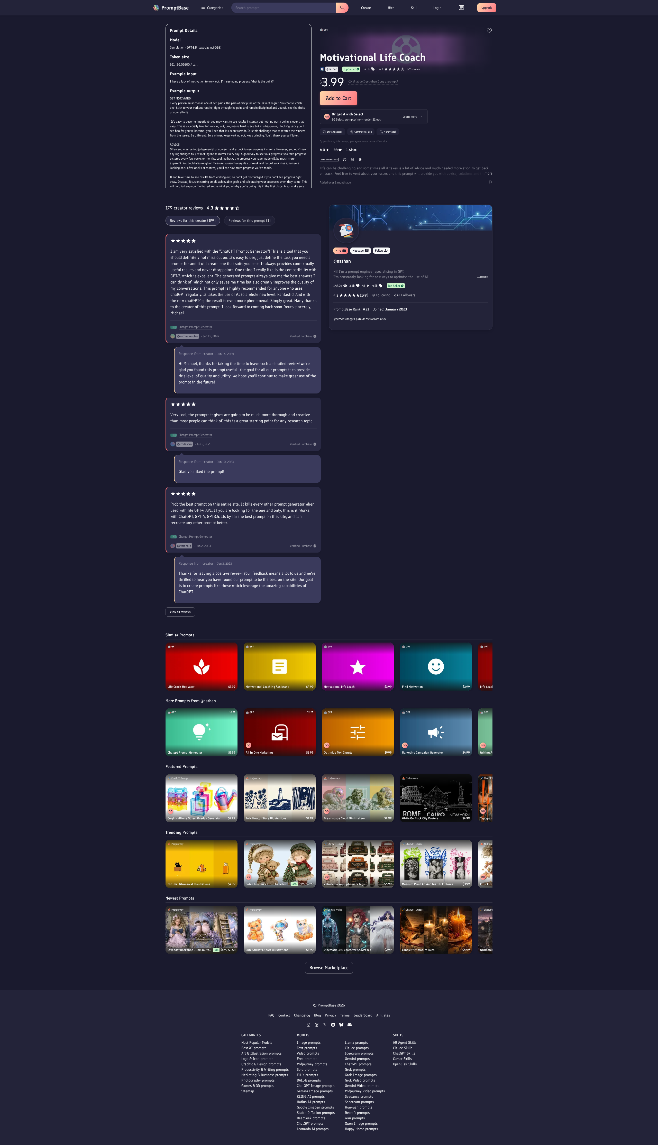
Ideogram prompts (359, 1053)
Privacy (330, 1015)
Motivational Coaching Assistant (267, 687)
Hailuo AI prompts (311, 1102)
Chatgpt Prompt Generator (195, 327)
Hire (391, 8)
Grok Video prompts (360, 1080)
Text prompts (307, 1048)
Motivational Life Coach (339, 687)
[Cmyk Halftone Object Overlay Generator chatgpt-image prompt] (201, 798)
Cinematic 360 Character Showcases (347, 950)
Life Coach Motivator (181, 687)
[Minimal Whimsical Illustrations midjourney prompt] (201, 864)
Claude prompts (357, 1048)
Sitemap (247, 1091)
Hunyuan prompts (358, 1107)
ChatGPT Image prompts (315, 1086)
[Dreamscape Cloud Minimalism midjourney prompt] (358, 798)
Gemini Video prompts (362, 1086)
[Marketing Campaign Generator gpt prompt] (436, 732)
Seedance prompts (359, 1096)
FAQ (271, 1015)
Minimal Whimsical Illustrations (189, 884)
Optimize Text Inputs (338, 752)
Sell (414, 8)
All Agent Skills (404, 1042)
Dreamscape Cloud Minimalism (344, 818)
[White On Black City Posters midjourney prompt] (436, 798)
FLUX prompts (307, 1075)
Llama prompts (356, 1042)
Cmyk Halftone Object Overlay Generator (194, 818)
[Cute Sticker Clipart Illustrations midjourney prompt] (280, 930)
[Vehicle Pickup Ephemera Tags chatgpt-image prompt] (358, 864)
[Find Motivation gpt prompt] (436, 667)
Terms (345, 1015)
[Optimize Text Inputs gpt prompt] (358, 732)
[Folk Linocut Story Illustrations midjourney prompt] (280, 798)
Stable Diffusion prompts (316, 1113)
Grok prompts (355, 1069)
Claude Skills (402, 1048)
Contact (284, 1015)
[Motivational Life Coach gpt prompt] (358, 667)
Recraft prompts (357, 1113)
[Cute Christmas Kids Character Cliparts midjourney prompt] (280, 864)
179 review (413, 69)
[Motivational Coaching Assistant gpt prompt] (280, 667)
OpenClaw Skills (405, 1064)
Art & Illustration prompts (261, 1053)
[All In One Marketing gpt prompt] (280, 732)
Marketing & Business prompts (264, 1075)
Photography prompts (258, 1080)
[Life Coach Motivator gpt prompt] (201, 667)
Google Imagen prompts (315, 1107)
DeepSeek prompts (311, 1118)
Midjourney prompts (312, 1064)
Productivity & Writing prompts (265, 1069)
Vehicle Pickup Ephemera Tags (344, 884)
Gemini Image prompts (315, 1091)
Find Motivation (412, 687)
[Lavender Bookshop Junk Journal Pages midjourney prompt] (201, 930)
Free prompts (307, 1059)
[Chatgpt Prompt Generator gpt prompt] (201, 732)
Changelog (302, 1015)
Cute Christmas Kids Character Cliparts (268, 884)
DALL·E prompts (309, 1080)
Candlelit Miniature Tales (418, 950)
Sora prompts (307, 1069)
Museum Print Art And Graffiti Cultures (427, 884)
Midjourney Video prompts (365, 1091)
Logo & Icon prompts (257, 1059)
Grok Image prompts (361, 1075)
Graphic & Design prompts (261, 1064)
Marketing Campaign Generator (422, 752)
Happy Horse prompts (361, 1129)
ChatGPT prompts (310, 1123)
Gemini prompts (357, 1059)
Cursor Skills (402, 1059)
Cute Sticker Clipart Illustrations (267, 950)
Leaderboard (363, 1015)
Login (437, 8)
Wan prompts (355, 1118)
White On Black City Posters (420, 818)
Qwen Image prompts (361, 1123)
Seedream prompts (359, 1102)
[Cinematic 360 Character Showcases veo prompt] (358, 930)
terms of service (378, 141)
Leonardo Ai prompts (312, 1129)
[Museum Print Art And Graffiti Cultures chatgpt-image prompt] (436, 864)
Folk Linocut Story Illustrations (266, 818)
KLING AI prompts (311, 1096)
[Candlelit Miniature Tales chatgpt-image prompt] (436, 930)
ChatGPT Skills (404, 1053)
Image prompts (309, 1042)
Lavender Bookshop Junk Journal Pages (190, 950)
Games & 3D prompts (257, 1086)
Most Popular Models (256, 1042)
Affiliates (383, 1015)
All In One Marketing (259, 752)
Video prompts (308, 1053)
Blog (317, 1015)
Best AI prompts (253, 1048)
